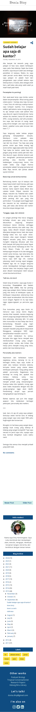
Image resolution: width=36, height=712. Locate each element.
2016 (7, 582)
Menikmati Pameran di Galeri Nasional (18, 24)
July (8, 618)
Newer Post (9, 503)
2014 (7, 588)
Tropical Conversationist (18, 680)
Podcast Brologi (18, 677)
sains (6, 663)
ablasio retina (14, 655)
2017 (7, 579)
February (10, 633)
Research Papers (18, 682)
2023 (7, 561)
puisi (14, 659)
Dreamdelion (18, 285)
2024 (7, 558)
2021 (7, 567)
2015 (7, 585)
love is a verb (11, 608)
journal (7, 42)
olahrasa (10, 611)
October (10, 597)
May (9, 624)
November (11, 594)
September (11, 600)
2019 (7, 573)
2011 (7, 643)
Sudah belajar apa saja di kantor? (19, 602)
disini (20, 75)
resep (22, 659)
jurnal (25, 655)
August (10, 615)
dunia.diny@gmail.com (18, 695)
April (9, 627)
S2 (5, 655)
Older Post (27, 503)
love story (10, 605)
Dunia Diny (18, 2)
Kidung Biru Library (18, 685)
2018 (7, 576)
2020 (7, 570)
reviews (13, 42)
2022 (7, 564)
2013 (7, 591)
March (9, 630)
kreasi (7, 659)
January (10, 636)
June (9, 621)
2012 (7, 640)
